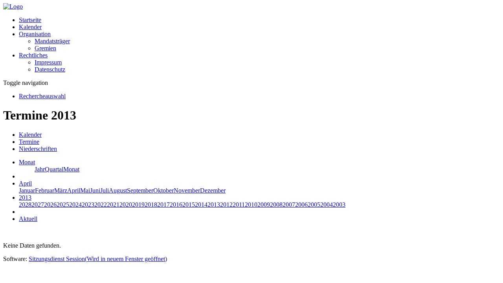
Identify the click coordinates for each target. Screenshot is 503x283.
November (187, 190)
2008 (276, 204)
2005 (314, 204)
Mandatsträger (52, 41)
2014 (201, 204)
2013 (213, 204)
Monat (71, 169)
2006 (301, 204)
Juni (95, 190)
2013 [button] (25, 197)
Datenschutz (50, 69)
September (140, 190)
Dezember (213, 190)
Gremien (45, 48)
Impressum (48, 62)
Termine (29, 141)
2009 (263, 204)
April (73, 190)
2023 (88, 204)
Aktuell (28, 218)
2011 (239, 204)
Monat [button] (27, 162)
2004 (326, 204)
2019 (138, 204)
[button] (35, 34)
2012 (226, 204)
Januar (27, 190)
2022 (100, 204)
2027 (37, 204)
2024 (75, 204)
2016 (176, 204)
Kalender (30, 27)
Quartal (54, 169)
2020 (125, 204)
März (60, 190)
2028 (25, 204)
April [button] (25, 183)
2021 (113, 204)
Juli (104, 190)
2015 (188, 204)
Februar (44, 190)
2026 (50, 204)
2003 (339, 204)
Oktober (163, 190)
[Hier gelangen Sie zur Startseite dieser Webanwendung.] (13, 6)
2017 (163, 204)
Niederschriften (38, 148)
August (118, 190)
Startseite (30, 20)
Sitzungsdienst (98, 258)
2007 (289, 204)
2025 (63, 204)
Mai (85, 190)
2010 (251, 204)
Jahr (40, 169)
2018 (151, 204)
